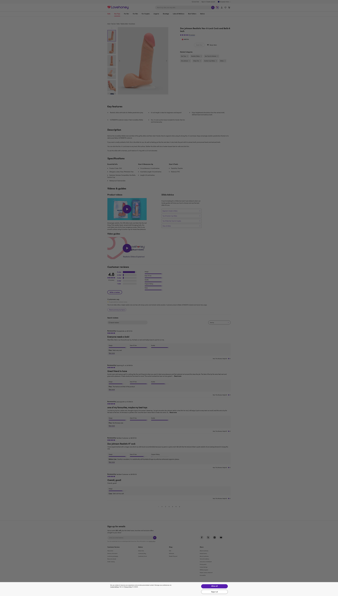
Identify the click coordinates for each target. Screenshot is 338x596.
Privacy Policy (128, 587)
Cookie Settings (114, 587)
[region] (169, 589)
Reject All (214, 592)
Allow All (214, 586)
